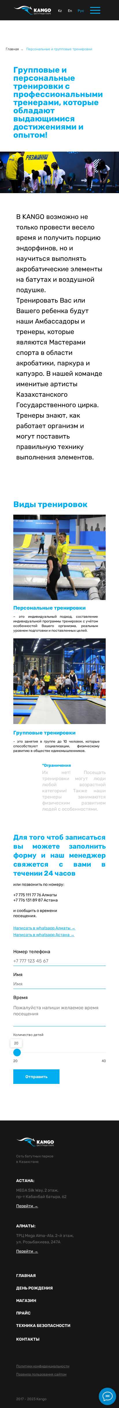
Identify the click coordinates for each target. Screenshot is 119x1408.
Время (20, 997)
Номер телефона (31, 951)
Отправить (36, 1076)
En (70, 11)
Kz (60, 11)
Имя (18, 974)
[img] (32, 10)
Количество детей (28, 1035)
